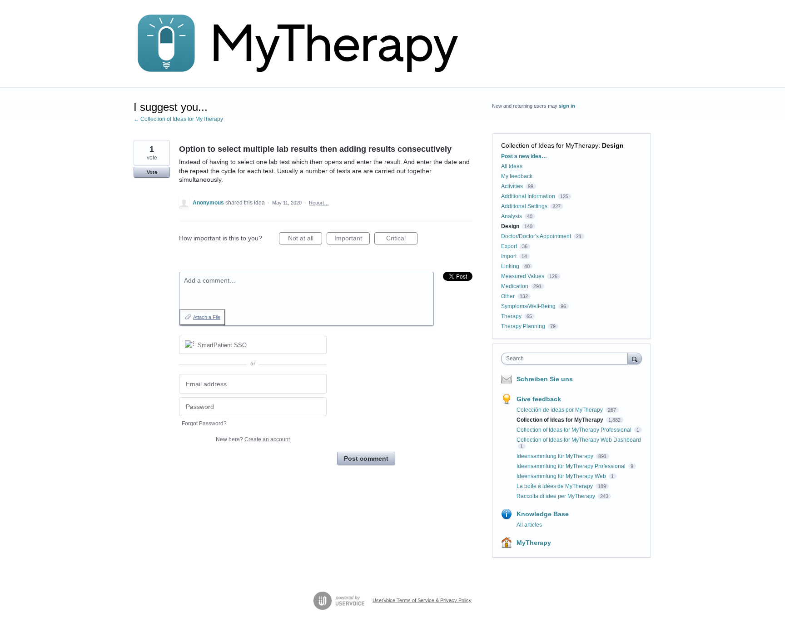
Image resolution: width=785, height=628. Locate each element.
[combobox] (567, 358)
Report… (319, 202)
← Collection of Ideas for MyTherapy (178, 119)
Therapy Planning (523, 326)
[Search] (634, 358)
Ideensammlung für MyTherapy (556, 456)
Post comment (366, 458)
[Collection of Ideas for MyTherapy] (304, 43)
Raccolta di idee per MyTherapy (556, 496)
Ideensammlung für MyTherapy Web (562, 476)
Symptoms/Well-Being (528, 306)
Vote (152, 172)
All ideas (511, 166)
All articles (529, 525)
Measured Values (522, 276)
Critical (401, 239)
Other (508, 296)
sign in (567, 106)
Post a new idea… (524, 156)
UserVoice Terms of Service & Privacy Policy (422, 600)
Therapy (511, 316)
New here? (253, 439)
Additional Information (528, 196)
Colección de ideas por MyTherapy (560, 410)
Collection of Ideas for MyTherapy (549, 145)
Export (509, 246)
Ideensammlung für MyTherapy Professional (572, 466)
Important (352, 239)
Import (509, 256)
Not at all (305, 239)
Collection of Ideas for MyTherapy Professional (575, 430)
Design (613, 145)
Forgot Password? (204, 423)
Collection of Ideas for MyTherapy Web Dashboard (579, 440)
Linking (510, 266)
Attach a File (206, 317)
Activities (512, 186)
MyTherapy (534, 542)
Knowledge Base (543, 514)
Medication (514, 286)
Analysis (511, 216)
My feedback (516, 176)
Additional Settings (524, 206)
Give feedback (539, 399)
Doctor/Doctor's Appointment (536, 236)
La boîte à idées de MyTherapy (555, 486)
